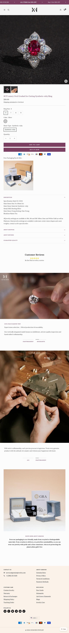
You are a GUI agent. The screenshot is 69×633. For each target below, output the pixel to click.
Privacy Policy (41, 576)
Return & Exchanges (10, 596)
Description (8, 197)
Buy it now (34, 149)
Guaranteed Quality (11, 240)
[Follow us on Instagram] (12, 611)
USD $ (34, 618)
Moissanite (40, 593)
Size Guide (40, 590)
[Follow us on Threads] (8, 611)
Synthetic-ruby (10, 129)
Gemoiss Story (41, 573)
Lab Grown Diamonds (43, 596)
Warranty (7, 593)
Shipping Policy (9, 599)
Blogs (38, 599)
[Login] (60, 10)
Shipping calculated (10, 102)
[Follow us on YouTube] (20, 611)
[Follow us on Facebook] (5, 611)
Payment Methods (42, 582)
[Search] (8, 10)
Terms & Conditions (43, 579)
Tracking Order (9, 602)
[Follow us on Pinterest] (16, 611)
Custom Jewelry (9, 590)
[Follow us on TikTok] (23, 611)
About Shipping (9, 229)
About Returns (9, 235)
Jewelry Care (40, 602)
